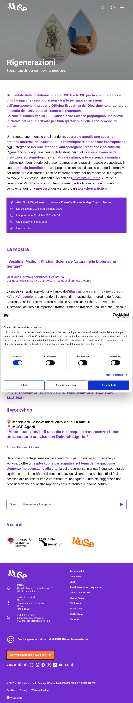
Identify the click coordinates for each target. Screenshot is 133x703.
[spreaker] (72, 665)
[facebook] (20, 665)
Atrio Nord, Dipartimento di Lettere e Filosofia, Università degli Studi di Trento (63, 202)
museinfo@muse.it (33, 618)
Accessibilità (77, 571)
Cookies (11, 690)
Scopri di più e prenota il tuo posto (31, 504)
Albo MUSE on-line (80, 592)
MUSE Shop (76, 614)
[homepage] (16, 7)
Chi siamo (75, 576)
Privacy (23, 690)
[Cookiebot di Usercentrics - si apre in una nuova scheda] (115, 315)
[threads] (32, 665)
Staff (72, 582)
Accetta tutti (109, 385)
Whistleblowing (40, 690)
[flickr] (67, 665)
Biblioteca (75, 603)
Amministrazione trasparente (86, 587)
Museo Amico (77, 598)
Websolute (16, 698)
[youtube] (61, 665)
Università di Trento (86, 178)
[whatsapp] (37, 665)
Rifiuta (24, 385)
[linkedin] (55, 665)
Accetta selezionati (66, 385)
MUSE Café (76, 608)
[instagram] (26, 665)
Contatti (74, 619)
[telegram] (43, 665)
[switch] (50, 362)
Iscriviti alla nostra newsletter (28, 654)
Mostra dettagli (114, 374)
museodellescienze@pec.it (36, 620)
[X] (49, 665)
